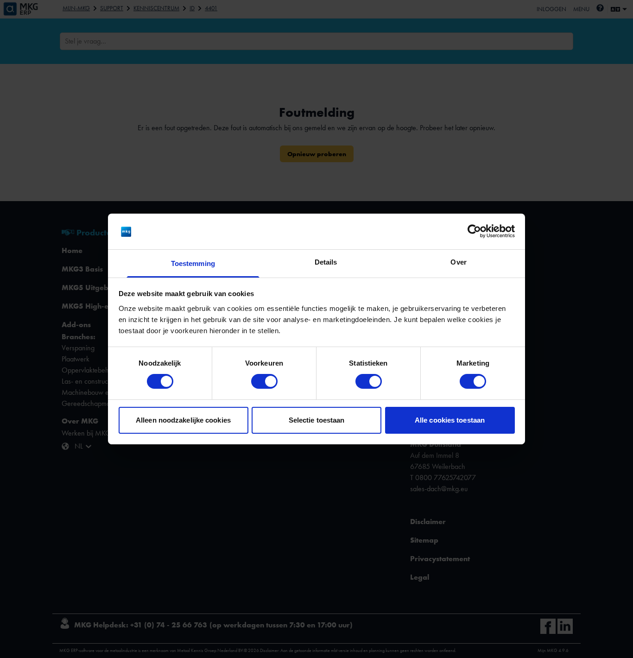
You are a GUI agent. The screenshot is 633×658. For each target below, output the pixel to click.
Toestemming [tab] (193, 263)
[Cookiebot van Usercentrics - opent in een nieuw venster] (474, 231)
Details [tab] (326, 262)
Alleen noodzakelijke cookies (183, 420)
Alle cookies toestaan (450, 420)
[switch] (264, 381)
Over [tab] (458, 262)
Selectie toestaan (317, 420)
